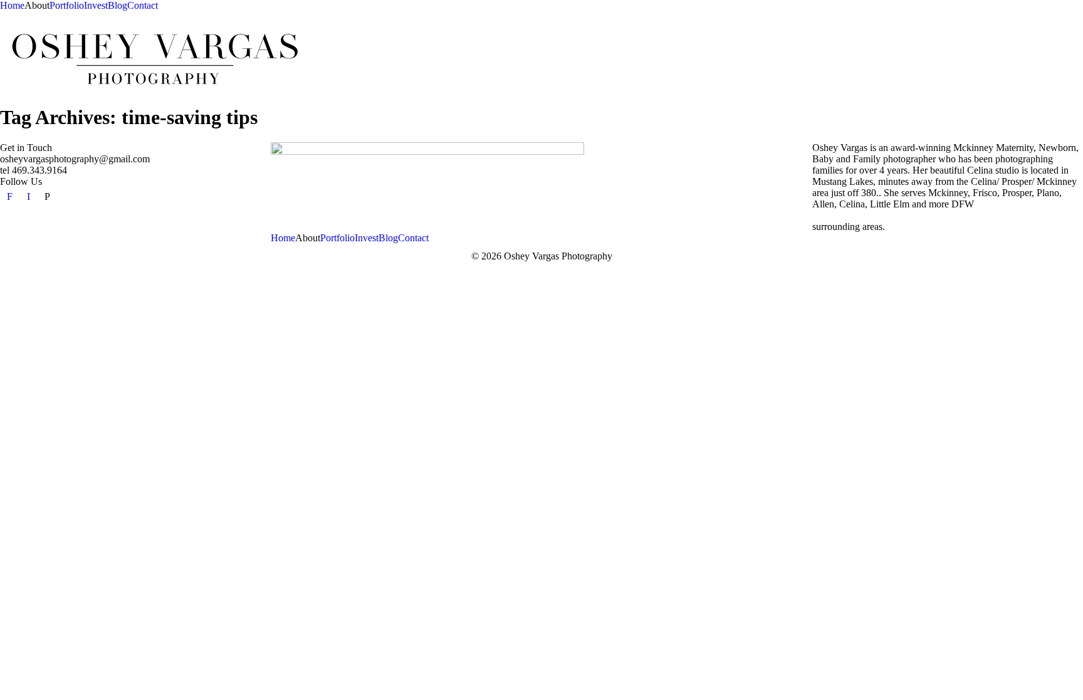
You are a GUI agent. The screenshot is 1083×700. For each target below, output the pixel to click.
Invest (96, 5)
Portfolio (67, 5)
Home (12, 5)
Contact (142, 5)
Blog (117, 5)
